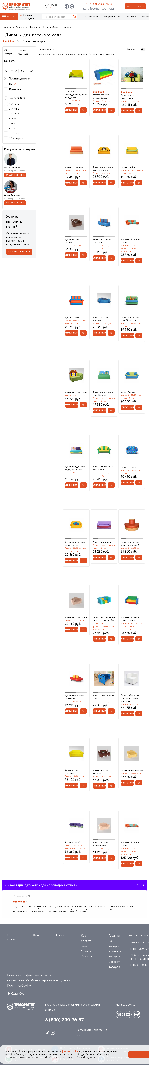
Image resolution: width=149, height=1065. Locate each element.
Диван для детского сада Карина (103, 468)
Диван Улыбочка (129, 467)
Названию (43, 54)
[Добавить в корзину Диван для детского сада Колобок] (111, 410)
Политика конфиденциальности (29, 975)
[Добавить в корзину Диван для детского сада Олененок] (138, 335)
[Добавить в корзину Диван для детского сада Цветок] (83, 560)
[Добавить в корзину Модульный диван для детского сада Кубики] (111, 638)
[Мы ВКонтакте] (119, 1014)
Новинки (81, 54)
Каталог (11, 16)
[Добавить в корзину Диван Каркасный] (83, 182)
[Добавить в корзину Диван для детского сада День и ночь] (83, 485)
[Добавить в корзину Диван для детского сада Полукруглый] (138, 557)
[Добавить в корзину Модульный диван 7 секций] (138, 863)
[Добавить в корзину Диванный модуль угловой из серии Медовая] (138, 713)
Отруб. (11, 71)
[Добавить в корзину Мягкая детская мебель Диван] (111, 110)
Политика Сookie (19, 985)
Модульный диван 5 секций (131, 240)
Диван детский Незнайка (72, 771)
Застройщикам (112, 16)
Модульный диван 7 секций (131, 843)
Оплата (86, 951)
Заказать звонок (135, 6)
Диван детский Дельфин (100, 319)
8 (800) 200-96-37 (100, 4)
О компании (92, 16)
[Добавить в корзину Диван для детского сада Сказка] (138, 110)
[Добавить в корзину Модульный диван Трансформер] (138, 638)
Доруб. (27, 71)
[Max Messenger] (72, 6)
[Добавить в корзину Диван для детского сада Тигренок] (111, 182)
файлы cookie (70, 1051)
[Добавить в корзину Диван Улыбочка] (138, 482)
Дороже (69, 54)
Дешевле (56, 54)
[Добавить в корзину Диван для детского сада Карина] (111, 485)
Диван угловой (72, 842)
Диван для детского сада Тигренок (103, 168)
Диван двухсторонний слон (104, 697)
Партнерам (131, 16)
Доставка (87, 956)
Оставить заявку (19, 251)
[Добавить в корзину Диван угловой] (83, 857)
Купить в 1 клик (71, 110)
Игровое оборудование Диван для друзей (76, 94)
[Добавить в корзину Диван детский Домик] (83, 404)
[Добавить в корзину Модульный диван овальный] (111, 258)
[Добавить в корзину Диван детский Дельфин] (111, 333)
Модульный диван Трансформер (130, 619)
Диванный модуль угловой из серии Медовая (130, 698)
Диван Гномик (72, 317)
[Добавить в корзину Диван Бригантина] (111, 557)
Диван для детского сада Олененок (131, 318)
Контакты (61, 935)
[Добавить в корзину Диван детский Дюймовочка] (111, 858)
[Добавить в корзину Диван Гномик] (83, 333)
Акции (109, 54)
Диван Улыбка (128, 167)
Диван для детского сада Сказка (131, 97)
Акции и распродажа (27, 16)
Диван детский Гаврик (132, 770)
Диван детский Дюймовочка (100, 844)
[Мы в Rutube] (136, 1014)
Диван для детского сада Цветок (75, 543)
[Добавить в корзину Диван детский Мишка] (83, 255)
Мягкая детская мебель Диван (101, 96)
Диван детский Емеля (76, 617)
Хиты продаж (96, 54)
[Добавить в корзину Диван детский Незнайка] (83, 785)
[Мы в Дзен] (128, 1014)
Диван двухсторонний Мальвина (76, 697)
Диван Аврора (128, 391)
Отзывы (37, 935)
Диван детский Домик (76, 392)
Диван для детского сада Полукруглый (131, 543)
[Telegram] (67, 6)
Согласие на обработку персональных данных (39, 980)
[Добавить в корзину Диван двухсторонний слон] (111, 711)
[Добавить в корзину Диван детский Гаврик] (138, 782)
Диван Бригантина (102, 541)
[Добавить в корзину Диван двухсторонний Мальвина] (83, 711)
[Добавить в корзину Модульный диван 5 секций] (138, 260)
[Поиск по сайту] (74, 16)
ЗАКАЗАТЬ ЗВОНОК (15, 175)
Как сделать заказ (86, 941)
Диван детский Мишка (72, 241)
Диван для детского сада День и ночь (75, 468)
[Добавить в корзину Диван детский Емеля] (83, 629)
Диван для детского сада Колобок (103, 393)
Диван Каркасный (74, 167)
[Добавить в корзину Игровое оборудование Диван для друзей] (83, 110)
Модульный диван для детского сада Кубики (104, 619)
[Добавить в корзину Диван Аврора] (138, 407)
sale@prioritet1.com (99, 8)
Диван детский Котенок (100, 772)
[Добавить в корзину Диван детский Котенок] (111, 785)
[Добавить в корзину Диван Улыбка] (138, 182)
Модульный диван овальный (102, 241)
